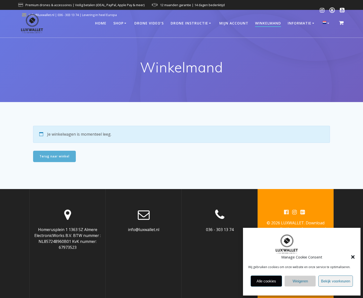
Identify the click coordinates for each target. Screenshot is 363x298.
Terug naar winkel (54, 156)
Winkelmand (268, 23)
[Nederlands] (327, 24)
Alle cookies (266, 281)
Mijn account (233, 23)
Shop (118, 23)
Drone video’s (149, 23)
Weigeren (300, 281)
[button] (352, 257)
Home (100, 23)
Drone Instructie (189, 23)
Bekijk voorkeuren (335, 281)
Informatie (299, 23)
